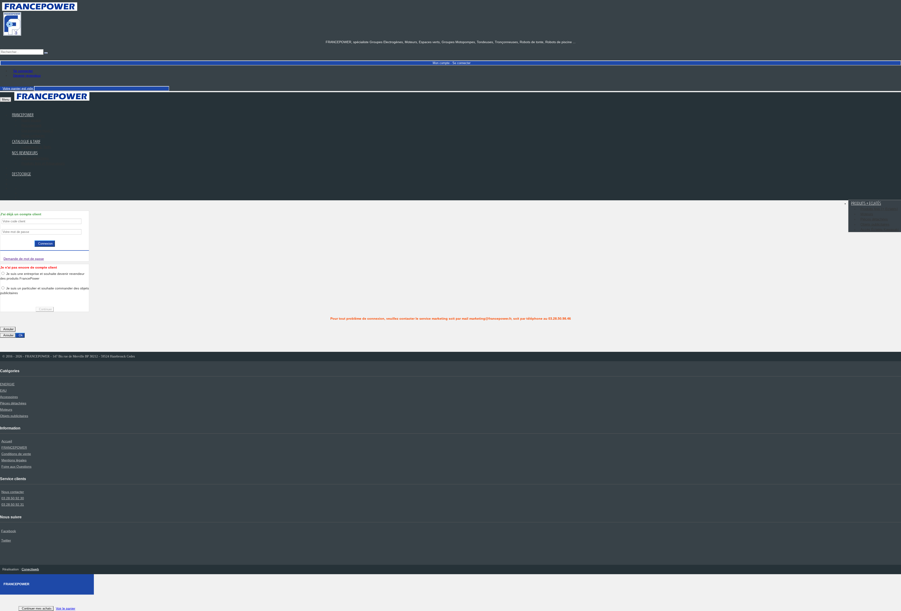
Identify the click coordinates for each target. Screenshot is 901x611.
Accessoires (9, 397)
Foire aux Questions (16, 466)
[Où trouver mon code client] (82, 221)
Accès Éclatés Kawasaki (879, 229)
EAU (3, 390)
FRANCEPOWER (14, 447)
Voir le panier (65, 608)
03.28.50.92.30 (12, 498)
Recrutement (31, 125)
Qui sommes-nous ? (37, 131)
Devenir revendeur (27, 75)
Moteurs (866, 214)
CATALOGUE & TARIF (26, 141)
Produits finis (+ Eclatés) (879, 209)
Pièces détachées (35, 158)
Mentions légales (14, 460)
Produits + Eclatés (866, 203)
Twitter (6, 540)
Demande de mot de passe (24, 259)
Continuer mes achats (37, 608)
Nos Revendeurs (25, 153)
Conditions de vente (16, 454)
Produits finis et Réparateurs (43, 163)
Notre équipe (31, 120)
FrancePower (23, 115)
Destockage (21, 174)
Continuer (45, 309)
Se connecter (23, 71)
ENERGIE (7, 384)
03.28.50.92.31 (12, 504)
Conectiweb (30, 569)
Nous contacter (12, 492)
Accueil (6, 441)
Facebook (8, 531)
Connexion (45, 243)
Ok (21, 335)
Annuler (8, 329)
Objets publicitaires (875, 224)
